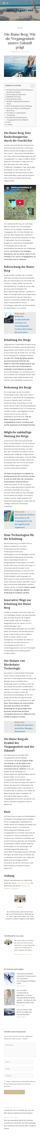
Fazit (9, 122)
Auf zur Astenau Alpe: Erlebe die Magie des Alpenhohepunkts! (24, 1012)
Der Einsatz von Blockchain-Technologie (16, 114)
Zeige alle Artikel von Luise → (23, 954)
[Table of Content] (32, 86)
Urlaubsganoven (22, 17)
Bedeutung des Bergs (14, 99)
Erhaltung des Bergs (14, 97)
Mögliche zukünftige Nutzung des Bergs (18, 102)
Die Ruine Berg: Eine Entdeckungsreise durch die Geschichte (19, 91)
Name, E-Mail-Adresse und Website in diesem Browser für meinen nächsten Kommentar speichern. (19, 1084)
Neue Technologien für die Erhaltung (19, 106)
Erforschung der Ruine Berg (16, 94)
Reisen (20, 27)
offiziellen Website (23, 883)
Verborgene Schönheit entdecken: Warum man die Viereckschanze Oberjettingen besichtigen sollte (26, 978)
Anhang (9, 124)
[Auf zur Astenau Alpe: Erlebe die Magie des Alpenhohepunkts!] (9, 1013)
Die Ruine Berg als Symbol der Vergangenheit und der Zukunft (17, 119)
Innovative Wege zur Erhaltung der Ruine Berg (18, 109)
